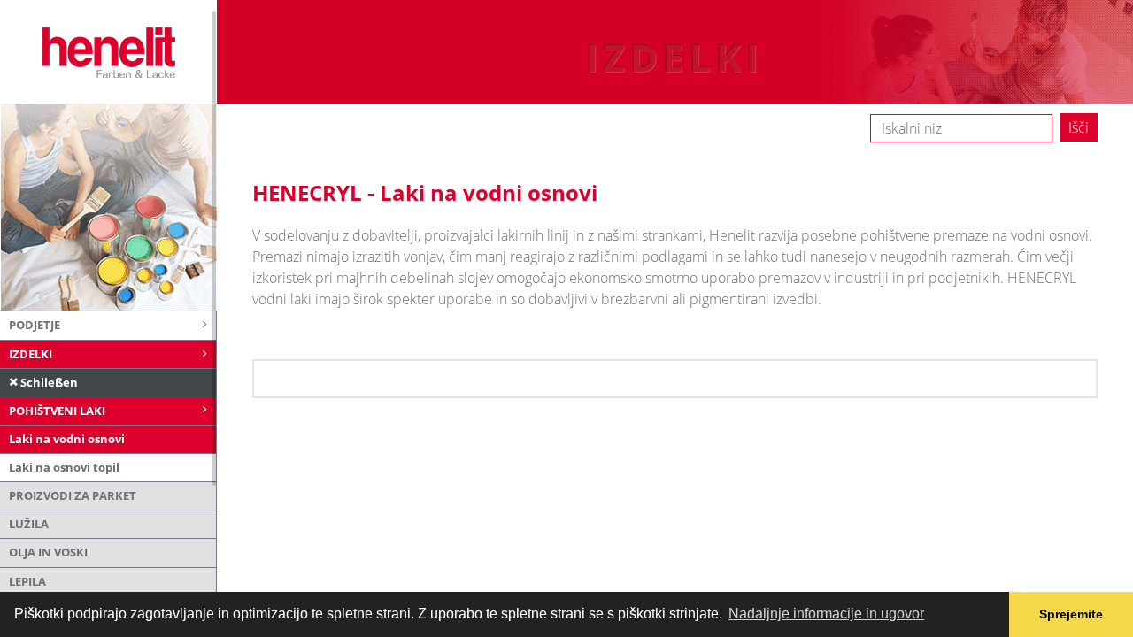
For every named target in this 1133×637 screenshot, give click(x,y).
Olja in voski (48, 552)
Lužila (29, 524)
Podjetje (34, 325)
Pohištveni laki (57, 410)
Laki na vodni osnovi (67, 439)
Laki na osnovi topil (64, 467)
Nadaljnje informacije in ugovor (826, 613)
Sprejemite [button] (1071, 614)
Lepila (27, 581)
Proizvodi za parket (72, 495)
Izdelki (30, 354)
